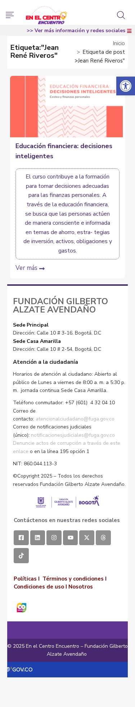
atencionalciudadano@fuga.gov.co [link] (75, 418)
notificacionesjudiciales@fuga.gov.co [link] (73, 435)
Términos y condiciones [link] (73, 578)
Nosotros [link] (80, 586)
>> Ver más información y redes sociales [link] (76, 30)
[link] (125, 86)
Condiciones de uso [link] (39, 586)
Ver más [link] (26, 268)
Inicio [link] (119, 43)
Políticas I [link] (27, 578)
